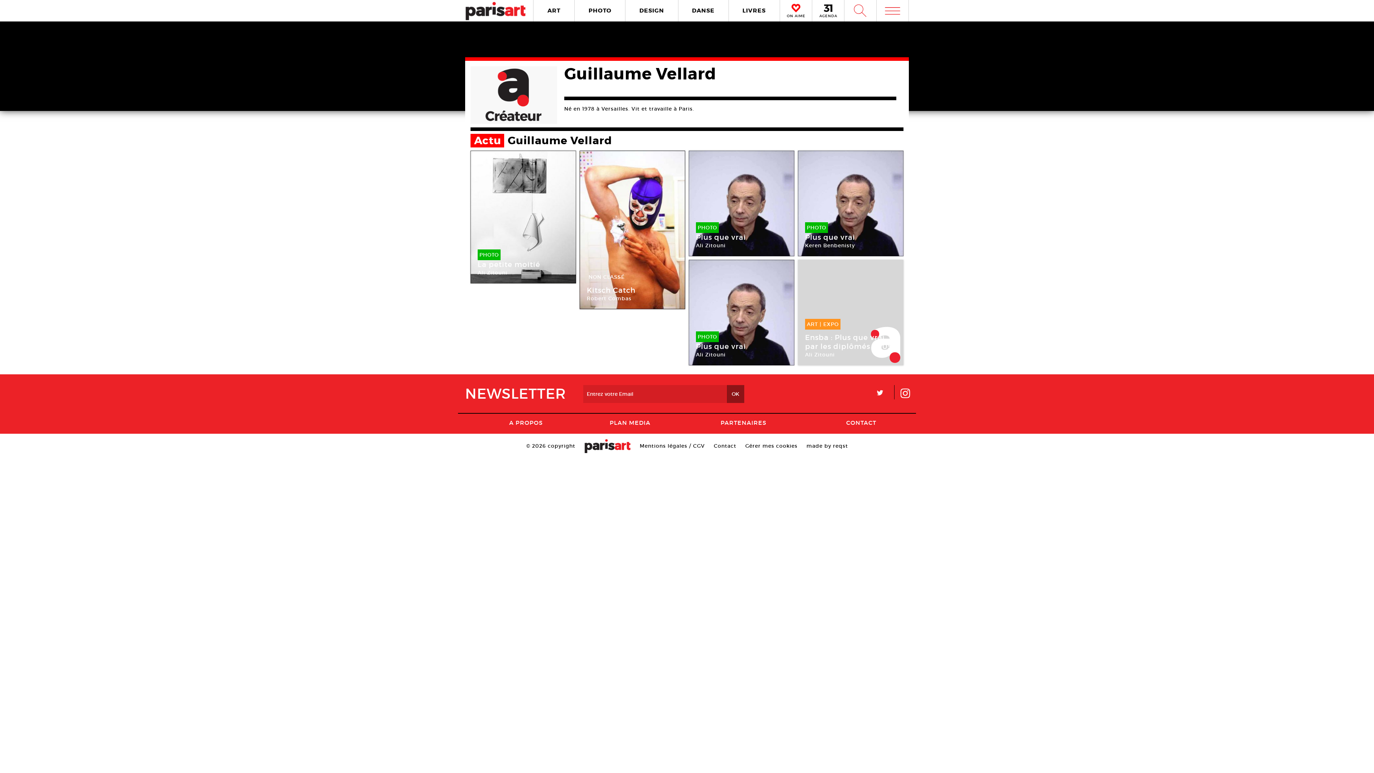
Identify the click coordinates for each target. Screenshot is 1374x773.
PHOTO (600, 10)
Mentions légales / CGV (672, 446)
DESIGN (651, 10)
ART (554, 10)
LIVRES (754, 10)
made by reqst (827, 446)
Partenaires (743, 422)
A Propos (526, 422)
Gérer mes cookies (771, 446)
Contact (861, 422)
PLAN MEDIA (630, 422)
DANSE (703, 10)
